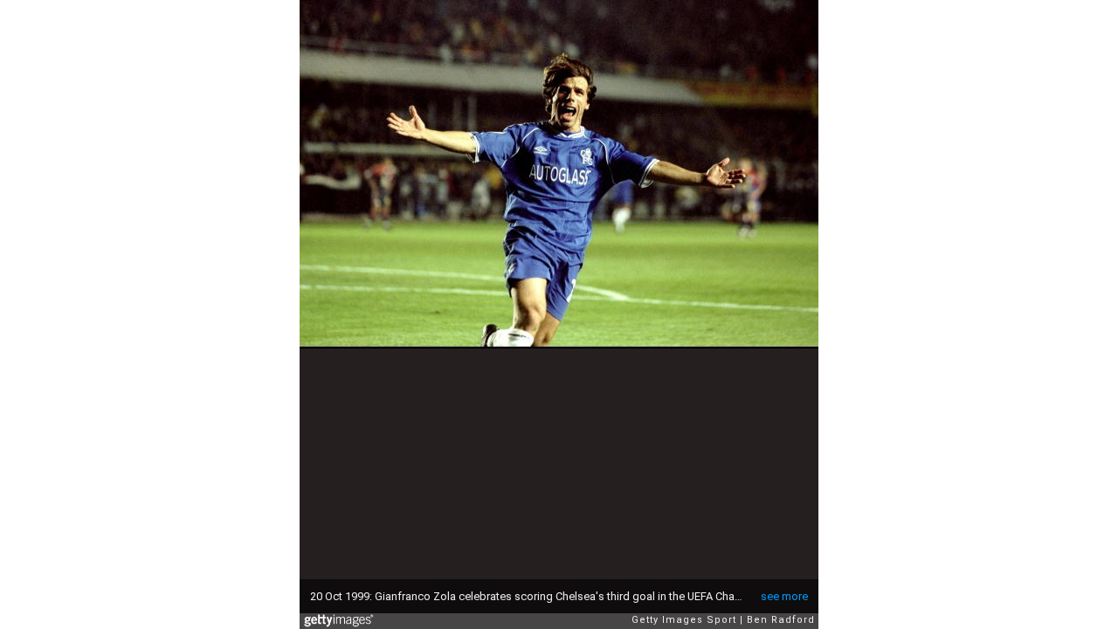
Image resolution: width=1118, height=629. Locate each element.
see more (784, 596)
